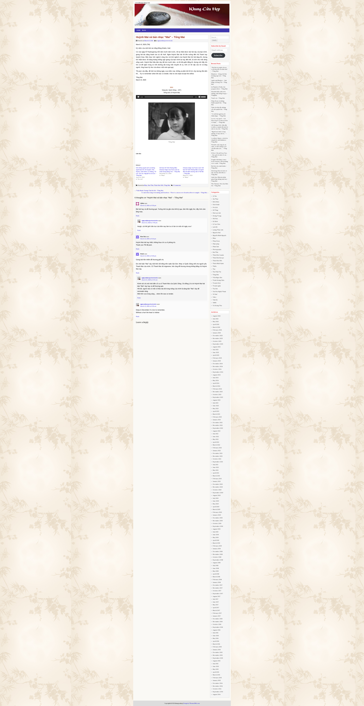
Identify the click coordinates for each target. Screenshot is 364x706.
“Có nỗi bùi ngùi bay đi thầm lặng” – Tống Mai (218, 115)
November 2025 (218, 338)
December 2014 (217, 683)
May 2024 (216, 380)
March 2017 (216, 610)
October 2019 (217, 523)
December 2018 (217, 551)
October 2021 (217, 459)
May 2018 (215, 571)
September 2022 (218, 428)
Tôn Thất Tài (217, 272)
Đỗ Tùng (215, 210)
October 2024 (217, 369)
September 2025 (218, 344)
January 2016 (217, 649)
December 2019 (217, 518)
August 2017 (216, 596)
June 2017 (216, 602)
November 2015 (218, 655)
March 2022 (216, 445)
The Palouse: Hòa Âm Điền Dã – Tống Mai (219, 185)
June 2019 (216, 534)
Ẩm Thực (215, 199)
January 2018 (217, 582)
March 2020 (216, 509)
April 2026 (216, 324)
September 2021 (218, 462)
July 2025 (215, 349)
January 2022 (217, 450)
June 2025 (216, 352)
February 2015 (217, 678)
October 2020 (217, 490)
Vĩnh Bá (215, 300)
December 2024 (218, 363)
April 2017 (216, 607)
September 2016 (218, 627)
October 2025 (217, 341)
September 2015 (218, 658)
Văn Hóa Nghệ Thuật (219, 291)
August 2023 (216, 400)
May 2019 (215, 537)
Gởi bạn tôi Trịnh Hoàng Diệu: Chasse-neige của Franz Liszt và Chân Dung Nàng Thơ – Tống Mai (169, 169)
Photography (217, 249)
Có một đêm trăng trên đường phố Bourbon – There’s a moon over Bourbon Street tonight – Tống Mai (175, 192)
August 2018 (216, 563)
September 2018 (218, 560)
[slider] (203, 96)
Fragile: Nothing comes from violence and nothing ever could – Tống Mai (219, 161)
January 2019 (217, 548)
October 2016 (217, 624)
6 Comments (177, 185)
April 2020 (216, 507)
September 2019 (218, 526)
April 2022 (216, 442)
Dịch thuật (216, 204)
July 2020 (215, 498)
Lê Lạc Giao (216, 224)
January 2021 (217, 481)
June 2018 (216, 568)
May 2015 (215, 669)
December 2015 (217, 652)
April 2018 (216, 574)
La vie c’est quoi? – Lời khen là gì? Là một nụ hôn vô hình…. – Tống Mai (219, 120)
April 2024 (216, 383)
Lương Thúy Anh (218, 230)
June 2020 (216, 501)
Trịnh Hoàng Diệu (218, 280)
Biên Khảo (216, 202)
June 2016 (216, 635)
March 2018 (216, 577)
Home (138, 30)
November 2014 (218, 686)
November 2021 (217, 456)
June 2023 (216, 406)
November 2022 (218, 425)
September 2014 (218, 692)
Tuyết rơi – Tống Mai (218, 98)
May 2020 (216, 504)
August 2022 (216, 431)
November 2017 (217, 588)
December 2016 (217, 619)
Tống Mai (167, 185)
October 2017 (217, 591)
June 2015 (216, 666)
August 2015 (216, 661)
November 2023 (218, 392)
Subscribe (218, 55)
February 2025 (217, 358)
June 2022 (216, 436)
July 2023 (215, 403)
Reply (137, 216)
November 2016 (218, 621)
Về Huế (215, 294)
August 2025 (216, 347)
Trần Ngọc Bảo (217, 277)
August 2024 (216, 375)
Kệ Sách (215, 221)
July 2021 (215, 464)
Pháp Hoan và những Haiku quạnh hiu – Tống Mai (218, 103)
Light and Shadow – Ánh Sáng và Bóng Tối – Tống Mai (219, 82)
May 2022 (215, 439)
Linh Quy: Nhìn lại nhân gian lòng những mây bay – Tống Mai (219, 179)
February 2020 (217, 512)
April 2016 (216, 641)
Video (214, 297)
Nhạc (145, 185)
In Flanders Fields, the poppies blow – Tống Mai (219, 88)
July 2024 (215, 377)
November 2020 (218, 487)
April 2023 (216, 411)
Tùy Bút (215, 289)
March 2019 (216, 543)
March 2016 (216, 644)
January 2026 (217, 333)
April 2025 (216, 355)
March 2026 (216, 327)
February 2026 (217, 330)
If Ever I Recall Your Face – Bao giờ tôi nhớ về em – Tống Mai (219, 155)
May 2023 (215, 408)
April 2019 (216, 540)
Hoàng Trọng (217, 216)
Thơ (214, 269)
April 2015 (216, 672)
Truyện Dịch (217, 283)
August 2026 (216, 316)
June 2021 (216, 467)
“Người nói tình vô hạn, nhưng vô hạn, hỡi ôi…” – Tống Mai (219, 133)
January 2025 (217, 361)
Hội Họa (215, 218)
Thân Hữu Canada (218, 255)
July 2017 (215, 599)
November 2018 (218, 554)
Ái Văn (215, 196)
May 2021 (215, 470)
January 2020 (217, 515)
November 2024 (218, 366)
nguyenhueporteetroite (165, 40)
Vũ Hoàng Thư (217, 305)
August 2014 (216, 694)
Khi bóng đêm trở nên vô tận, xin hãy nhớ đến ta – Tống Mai (219, 172)
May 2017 (215, 605)
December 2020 (218, 484)
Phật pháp (216, 244)
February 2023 (217, 417)
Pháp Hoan (216, 241)
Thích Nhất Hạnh (218, 263)
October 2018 (217, 557)
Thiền (214, 266)
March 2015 (216, 675)
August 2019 (216, 529)
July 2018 (215, 565)
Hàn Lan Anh (217, 213)
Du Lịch (215, 207)
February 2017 (217, 613)
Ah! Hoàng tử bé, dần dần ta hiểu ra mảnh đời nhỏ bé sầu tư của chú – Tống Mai (219, 127)
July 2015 (215, 664)
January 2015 (217, 680)
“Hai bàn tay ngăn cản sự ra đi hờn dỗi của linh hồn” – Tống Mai (219, 69)
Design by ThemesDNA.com (191, 703)
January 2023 (217, 420)
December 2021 (217, 453)
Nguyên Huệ (216, 232)
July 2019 (215, 532)
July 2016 (215, 633)
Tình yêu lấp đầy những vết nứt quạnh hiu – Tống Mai (219, 109)
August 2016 (216, 630)
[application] (171, 97)
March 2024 (216, 386)
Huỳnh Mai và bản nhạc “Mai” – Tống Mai (160, 37)
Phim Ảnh (216, 246)
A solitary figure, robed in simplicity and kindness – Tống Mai (219, 140)
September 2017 (218, 593)
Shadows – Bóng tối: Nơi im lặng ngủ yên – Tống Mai (219, 76)
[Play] (138, 97)
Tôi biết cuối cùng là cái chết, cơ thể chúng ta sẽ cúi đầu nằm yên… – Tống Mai (219, 147)
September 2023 (218, 397)
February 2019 (217, 546)
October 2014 (217, 689)
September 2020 (218, 492)
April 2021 (216, 473)
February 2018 (217, 579)
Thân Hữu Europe (218, 258)
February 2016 (217, 647)
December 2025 (218, 335)
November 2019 (218, 521)
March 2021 (216, 476)
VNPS (214, 303)
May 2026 (216, 321)
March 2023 (216, 414)
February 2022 (217, 448)
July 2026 (215, 319)
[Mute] (199, 97)
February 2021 (217, 478)
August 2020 (217, 495)
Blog (144, 30)
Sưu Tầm (150, 185)
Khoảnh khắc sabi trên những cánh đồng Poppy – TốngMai (219, 93)
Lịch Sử (215, 227)
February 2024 (217, 389)
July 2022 (215, 434)
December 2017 (217, 585)
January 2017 (217, 616)
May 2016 (215, 638)
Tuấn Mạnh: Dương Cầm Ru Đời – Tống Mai (149, 190)
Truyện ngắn (217, 286)
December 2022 (217, 422)
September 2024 (218, 372)
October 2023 (217, 394)
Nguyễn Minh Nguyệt (219, 235)
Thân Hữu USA (158, 185)
